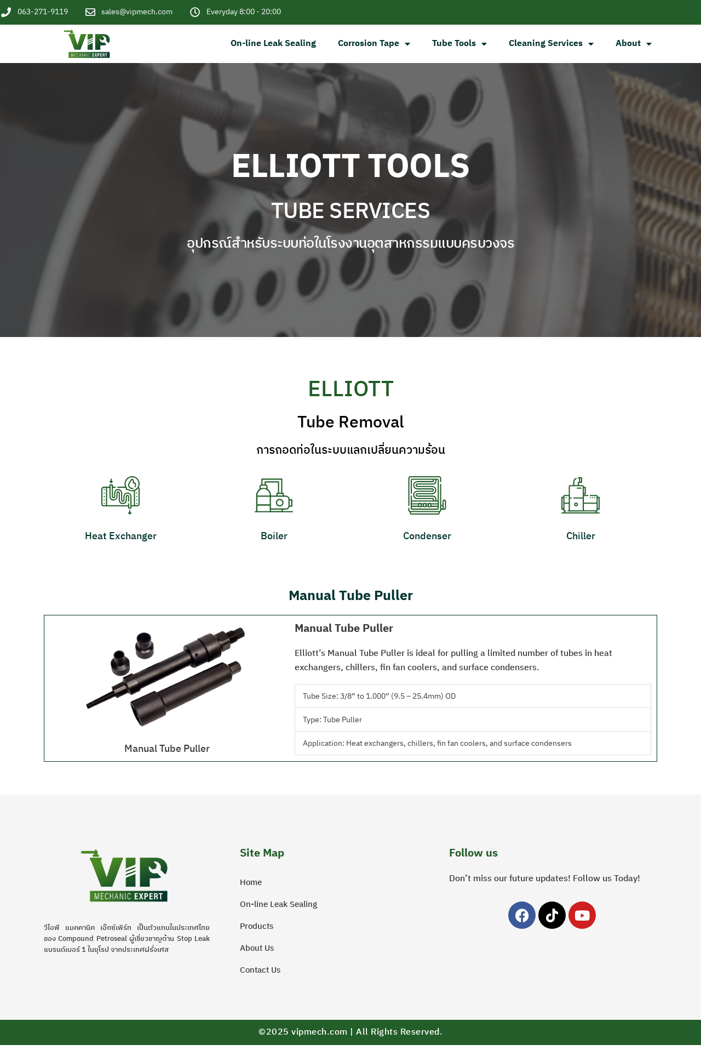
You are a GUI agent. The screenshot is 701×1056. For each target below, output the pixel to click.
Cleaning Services (546, 43)
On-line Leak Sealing (273, 43)
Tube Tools (454, 43)
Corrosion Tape (368, 43)
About (628, 43)
